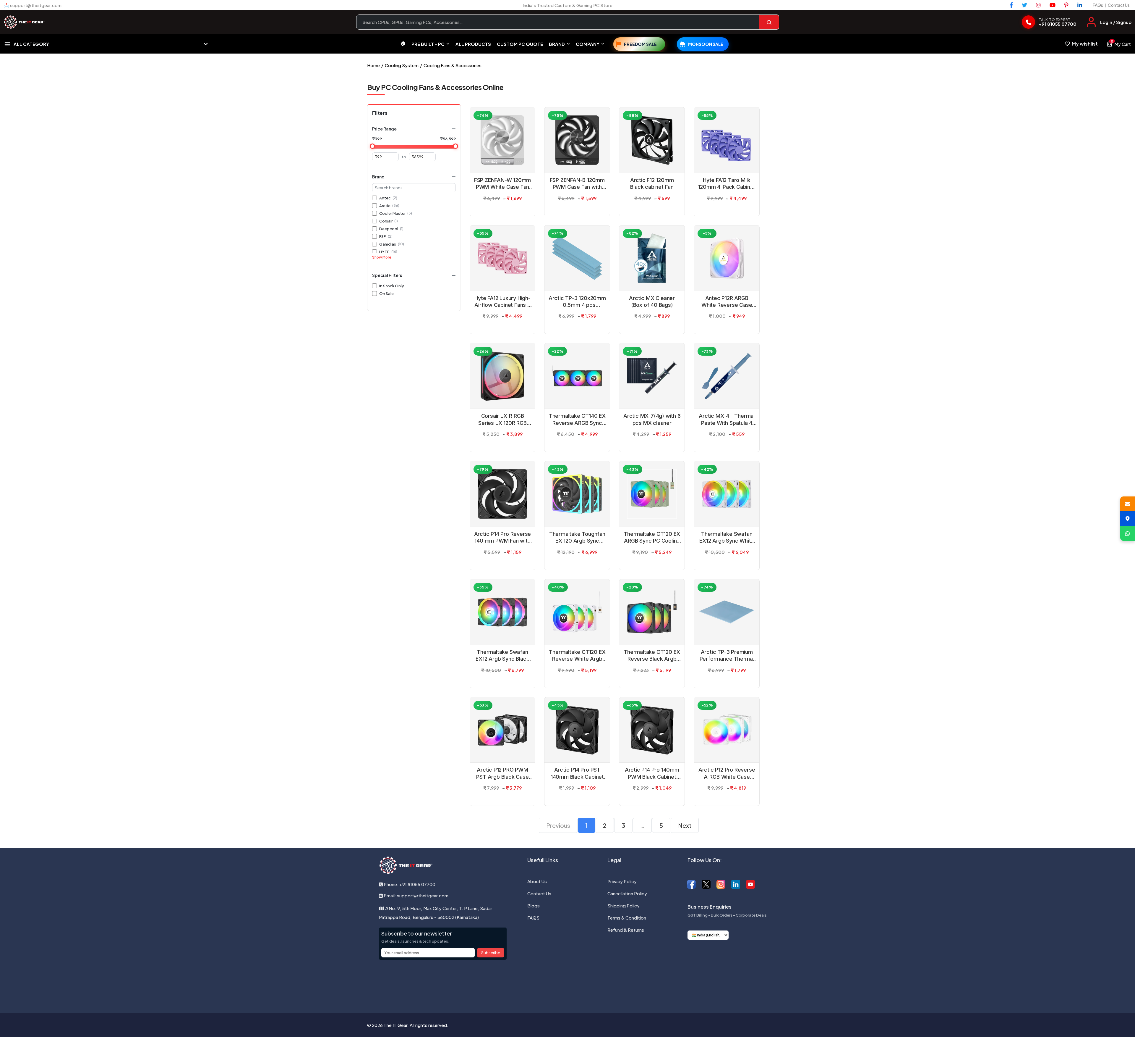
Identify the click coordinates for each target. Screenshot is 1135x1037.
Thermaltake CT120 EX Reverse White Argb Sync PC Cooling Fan (577, 655)
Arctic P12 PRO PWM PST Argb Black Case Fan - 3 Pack (502, 773)
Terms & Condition (626, 917)
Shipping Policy (623, 905)
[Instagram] (1038, 5)
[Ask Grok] (567, 982)
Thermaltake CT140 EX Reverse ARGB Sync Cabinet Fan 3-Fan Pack (577, 419)
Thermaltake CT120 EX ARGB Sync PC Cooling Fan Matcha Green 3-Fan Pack (652, 537)
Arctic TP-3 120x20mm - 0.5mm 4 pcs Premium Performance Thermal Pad (577, 302)
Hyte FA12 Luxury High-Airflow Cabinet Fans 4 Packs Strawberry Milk (502, 302)
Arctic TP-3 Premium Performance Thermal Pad (727, 655)
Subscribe (490, 952)
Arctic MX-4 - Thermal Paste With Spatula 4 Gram (727, 419)
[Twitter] (1024, 5)
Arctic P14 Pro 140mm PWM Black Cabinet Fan (652, 773)
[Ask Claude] (552, 982)
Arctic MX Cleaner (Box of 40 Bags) (652, 301)
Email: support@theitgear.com (415, 895)
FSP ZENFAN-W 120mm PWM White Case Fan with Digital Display (502, 184)
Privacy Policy (622, 881)
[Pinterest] (1066, 5)
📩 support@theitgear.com (32, 5)
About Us (537, 881)
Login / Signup (1115, 22)
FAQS (533, 917)
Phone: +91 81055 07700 (409, 884)
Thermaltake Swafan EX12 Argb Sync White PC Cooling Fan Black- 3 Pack (726, 537)
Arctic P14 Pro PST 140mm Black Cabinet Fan (577, 773)
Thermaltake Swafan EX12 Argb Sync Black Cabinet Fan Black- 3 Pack (502, 655)
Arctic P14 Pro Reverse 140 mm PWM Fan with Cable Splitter (502, 537)
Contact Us (1119, 5)
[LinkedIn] (1079, 5)
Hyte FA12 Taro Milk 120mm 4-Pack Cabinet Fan (726, 184)
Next (684, 825)
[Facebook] (1011, 5)
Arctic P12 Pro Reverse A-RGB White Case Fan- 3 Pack (726, 773)
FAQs (1098, 5)
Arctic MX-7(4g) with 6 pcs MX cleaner (652, 419)
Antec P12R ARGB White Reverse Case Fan (726, 302)
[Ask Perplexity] (598, 982)
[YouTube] (1052, 5)
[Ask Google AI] (583, 982)
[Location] (1127, 518)
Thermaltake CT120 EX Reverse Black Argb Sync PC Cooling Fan (652, 655)
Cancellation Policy (627, 893)
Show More (381, 257)
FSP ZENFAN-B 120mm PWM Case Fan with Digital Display (577, 184)
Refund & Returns (625, 930)
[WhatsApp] (1127, 533)
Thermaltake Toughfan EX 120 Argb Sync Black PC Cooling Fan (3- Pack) (577, 537)
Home (373, 65)
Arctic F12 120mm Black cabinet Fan (652, 183)
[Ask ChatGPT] (537, 982)
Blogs (533, 905)
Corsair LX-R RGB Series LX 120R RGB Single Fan (502, 419)
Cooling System (402, 65)
